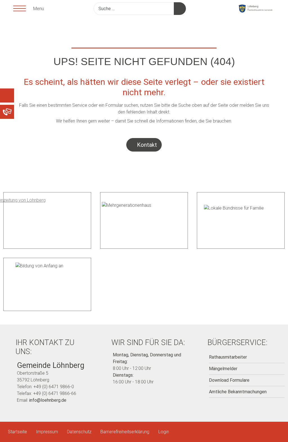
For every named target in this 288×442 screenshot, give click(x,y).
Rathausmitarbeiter (228, 357)
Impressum (47, 431)
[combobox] (134, 8)
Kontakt (146, 144)
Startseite (17, 431)
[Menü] (19, 9)
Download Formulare (229, 380)
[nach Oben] (277, 430)
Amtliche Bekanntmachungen (238, 391)
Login (163, 431)
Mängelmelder (223, 368)
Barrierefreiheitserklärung (124, 431)
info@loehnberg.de (47, 400)
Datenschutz (79, 431)
